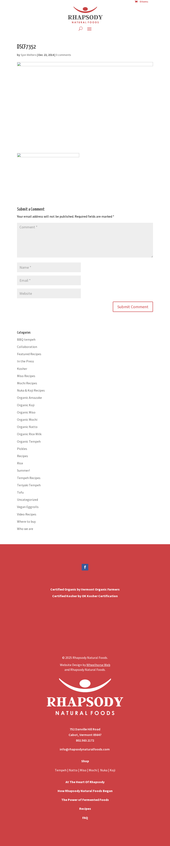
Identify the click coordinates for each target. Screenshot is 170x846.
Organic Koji (25, 405)
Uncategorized (27, 499)
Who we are (25, 529)
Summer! (23, 470)
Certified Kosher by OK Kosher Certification (85, 596)
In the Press (25, 361)
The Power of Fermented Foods (85, 800)
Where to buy (26, 521)
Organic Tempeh (29, 441)
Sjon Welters (28, 55)
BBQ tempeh (26, 339)
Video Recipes (26, 514)
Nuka (103, 770)
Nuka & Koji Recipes (31, 390)
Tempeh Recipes (28, 478)
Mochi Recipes (27, 383)
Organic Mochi (27, 419)
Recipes (22, 456)
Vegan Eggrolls (28, 507)
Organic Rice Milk (29, 434)
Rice (20, 463)
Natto (73, 770)
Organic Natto (27, 427)
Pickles (22, 449)
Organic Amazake (29, 397)
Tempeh (61, 770)
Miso (83, 770)
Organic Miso (26, 412)
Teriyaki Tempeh (29, 485)
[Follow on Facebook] (85, 567)
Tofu (20, 492)
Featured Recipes (29, 354)
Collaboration (27, 347)
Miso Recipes (26, 376)
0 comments (63, 55)
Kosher (22, 369)
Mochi (93, 770)
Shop (85, 761)
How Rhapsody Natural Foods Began (85, 791)
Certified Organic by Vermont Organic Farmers (85, 589)
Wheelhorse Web (98, 665)
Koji (112, 770)
